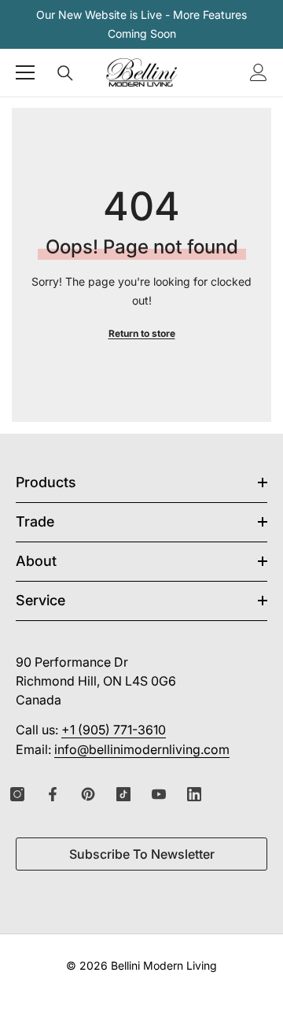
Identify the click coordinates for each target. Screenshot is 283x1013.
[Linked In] (194, 794)
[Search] (65, 73)
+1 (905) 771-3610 (113, 730)
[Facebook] (52, 794)
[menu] (25, 72)
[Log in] (258, 72)
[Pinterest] (88, 794)
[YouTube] (159, 794)
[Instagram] (17, 794)
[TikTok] (123, 794)
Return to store (141, 333)
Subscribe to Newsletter (142, 854)
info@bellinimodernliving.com (142, 749)
